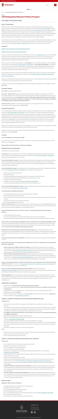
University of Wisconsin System (35, 417)
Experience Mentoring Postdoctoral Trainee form (23, 250)
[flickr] (35, 412)
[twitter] (32, 412)
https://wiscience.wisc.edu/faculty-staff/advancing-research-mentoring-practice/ (38, 263)
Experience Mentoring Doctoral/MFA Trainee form (23, 257)
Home (3, 12)
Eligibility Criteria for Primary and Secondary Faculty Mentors (14, 51)
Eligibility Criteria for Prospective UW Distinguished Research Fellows (16, 48)
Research (9, 5)
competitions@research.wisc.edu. (22, 295)
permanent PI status (38, 30)
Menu (28, 9)
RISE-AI (43, 28)
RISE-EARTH (25, 43)
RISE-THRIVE (48, 28)
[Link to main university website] (21, 412)
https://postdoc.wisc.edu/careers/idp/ (19, 188)
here (32, 275)
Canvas (40, 320)
